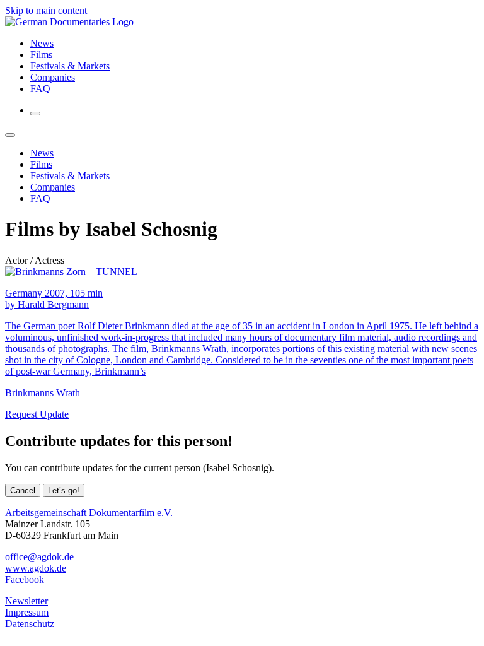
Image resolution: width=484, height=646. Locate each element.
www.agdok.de (35, 568)
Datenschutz (29, 623)
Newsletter (26, 601)
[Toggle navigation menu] (35, 113)
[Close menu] (10, 135)
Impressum (27, 612)
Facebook (24, 579)
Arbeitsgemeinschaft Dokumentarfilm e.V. (89, 512)
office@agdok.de (39, 556)
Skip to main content (46, 10)
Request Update (37, 414)
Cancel (22, 490)
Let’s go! (63, 490)
